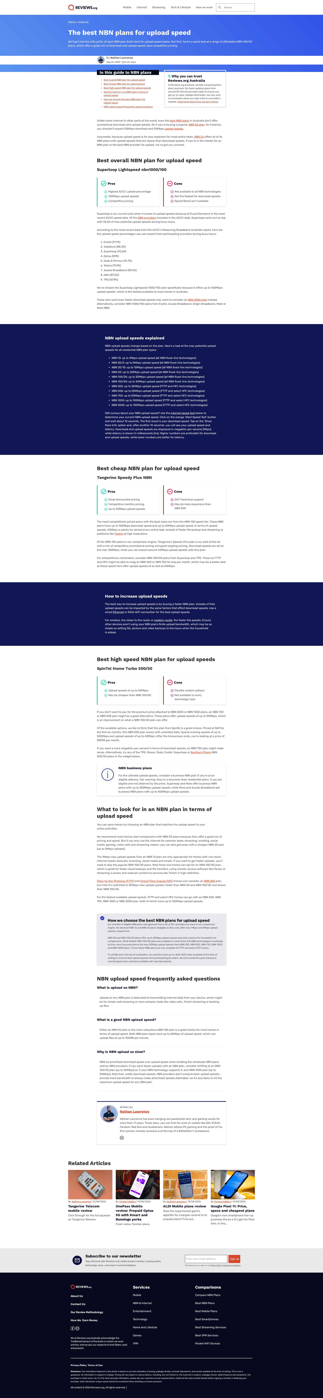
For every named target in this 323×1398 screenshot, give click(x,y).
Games (137, 1335)
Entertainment (142, 1311)
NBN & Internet (142, 1303)
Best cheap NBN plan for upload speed (124, 84)
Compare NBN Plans (207, 1295)
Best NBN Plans (205, 1303)
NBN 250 (209, 881)
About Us (77, 1296)
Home (71, 22)
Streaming (158, 7)
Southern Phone (200, 752)
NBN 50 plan (196, 124)
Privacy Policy (79, 1365)
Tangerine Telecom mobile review (84, 1208)
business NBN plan (184, 775)
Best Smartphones (207, 1319)
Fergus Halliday (127, 1201)
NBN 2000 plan (197, 299)
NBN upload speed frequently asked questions (128, 106)
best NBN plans (179, 120)
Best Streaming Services (210, 1327)
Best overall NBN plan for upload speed (124, 79)
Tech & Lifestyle (181, 7)
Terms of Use (95, 1365)
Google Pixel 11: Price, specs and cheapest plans (233, 1208)
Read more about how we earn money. (198, 101)
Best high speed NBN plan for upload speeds (127, 88)
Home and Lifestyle (145, 1327)
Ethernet (118, 612)
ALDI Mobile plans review (184, 1206)
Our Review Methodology (87, 1312)
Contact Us (78, 1304)
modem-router (163, 620)
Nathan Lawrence (121, 57)
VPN (135, 1343)
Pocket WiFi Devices (207, 1343)
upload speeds (174, 128)
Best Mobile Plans (206, 1311)
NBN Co (199, 136)
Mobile (127, 7)
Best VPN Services (206, 1335)
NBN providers (147, 217)
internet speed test (183, 413)
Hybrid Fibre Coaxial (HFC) (156, 881)
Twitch (119, 533)
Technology (140, 1319)
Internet (142, 7)
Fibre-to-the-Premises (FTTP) (115, 881)
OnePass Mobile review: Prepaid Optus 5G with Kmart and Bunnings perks (134, 1212)
